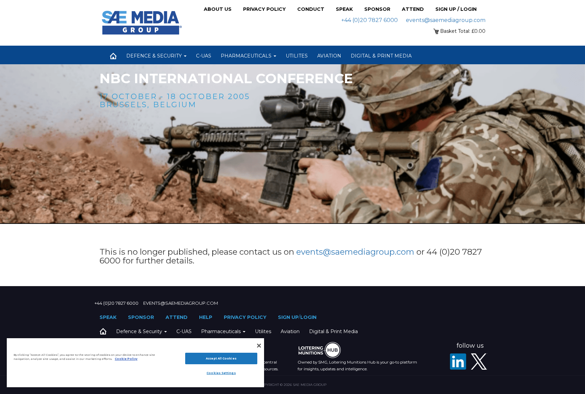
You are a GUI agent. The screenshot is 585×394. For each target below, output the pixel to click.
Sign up (288, 317)
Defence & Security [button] (154, 56)
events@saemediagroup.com (445, 20)
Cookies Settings (221, 373)
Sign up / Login (456, 9)
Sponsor (377, 9)
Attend (413, 9)
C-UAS (203, 56)
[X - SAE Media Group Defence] (479, 361)
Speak (344, 9)
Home (113, 56)
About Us (218, 9)
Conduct (310, 9)
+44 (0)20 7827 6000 (369, 20)
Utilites (297, 56)
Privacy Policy (264, 9)
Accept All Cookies (221, 358)
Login (308, 317)
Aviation (329, 56)
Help (205, 317)
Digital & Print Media (381, 56)
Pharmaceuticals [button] (247, 56)
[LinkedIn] (458, 361)
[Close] (259, 346)
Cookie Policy (126, 359)
